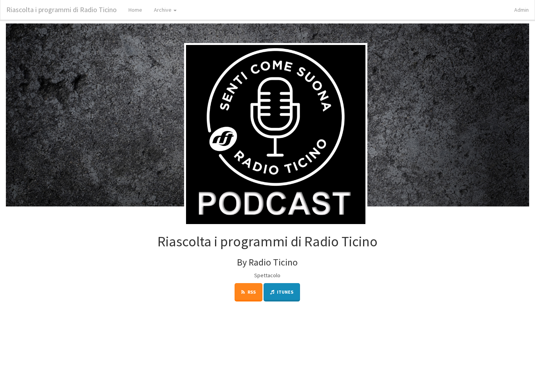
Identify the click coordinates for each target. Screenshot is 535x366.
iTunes (284, 292)
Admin (521, 9)
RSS (251, 292)
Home (135, 9)
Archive (163, 9)
